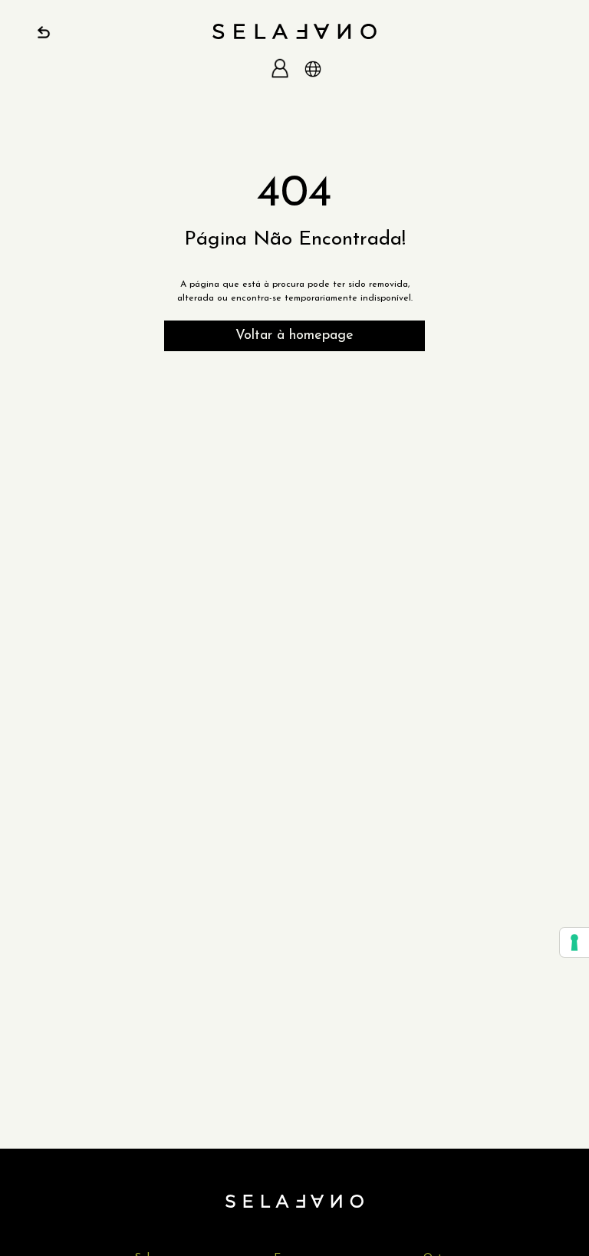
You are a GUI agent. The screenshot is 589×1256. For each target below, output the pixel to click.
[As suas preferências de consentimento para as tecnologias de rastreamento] (574, 942)
